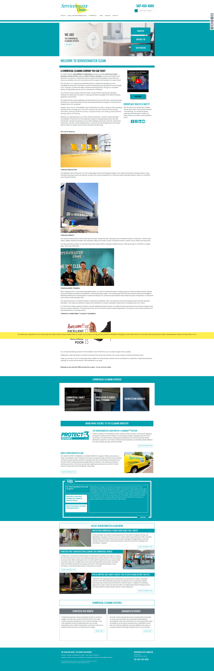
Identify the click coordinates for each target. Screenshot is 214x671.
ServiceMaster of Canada (92, 657)
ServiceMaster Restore (106, 657)
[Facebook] (212, 14)
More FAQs (142, 517)
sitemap (63, 657)
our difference (92, 15)
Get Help (69, 44)
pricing (69, 15)
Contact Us (140, 39)
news (90, 655)
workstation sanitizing (68, 111)
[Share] (212, 28)
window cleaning (112, 109)
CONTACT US (96, 655)
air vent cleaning (74, 113)
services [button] (63, 15)
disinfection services (81, 111)
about (82, 655)
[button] (77, 398)
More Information (145, 446)
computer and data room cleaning (99, 111)
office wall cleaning (101, 109)
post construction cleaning (86, 109)
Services (140, 31)
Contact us (115, 15)
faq (87, 655)
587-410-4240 (145, 6)
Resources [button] (107, 15)
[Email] (212, 24)
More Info (99, 631)
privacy (69, 657)
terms (73, 657)
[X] (212, 18)
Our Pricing (141, 48)
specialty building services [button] (79, 15)
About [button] (101, 15)
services (63, 655)
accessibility (80, 657)
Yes (193, 334)
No (196, 334)
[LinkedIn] (212, 21)
